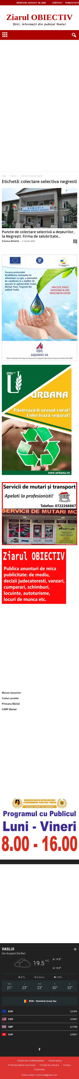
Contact (57, 2)
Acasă (4, 176)
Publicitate (72, 2)
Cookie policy (55, 1060)
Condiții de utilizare (49, 1065)
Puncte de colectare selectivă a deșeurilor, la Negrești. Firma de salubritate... (38, 234)
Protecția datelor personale (21, 1065)
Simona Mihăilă (10, 241)
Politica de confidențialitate (30, 1060)
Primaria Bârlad (11, 703)
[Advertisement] (39, 63)
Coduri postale (10, 698)
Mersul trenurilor (11, 692)
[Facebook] (39, 1049)
